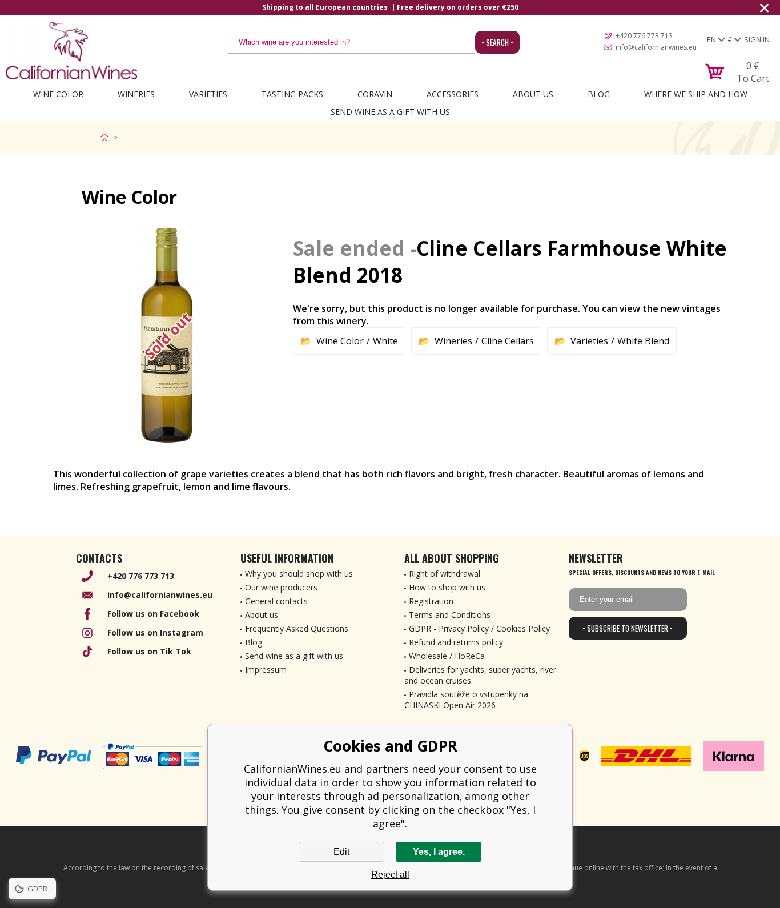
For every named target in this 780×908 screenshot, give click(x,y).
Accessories (453, 94)
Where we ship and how (695, 94)
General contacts (276, 601)
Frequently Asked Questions (296, 628)
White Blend (643, 341)
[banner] (71, 50)
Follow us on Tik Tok (149, 651)
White (385, 341)
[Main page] (107, 137)
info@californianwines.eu (656, 47)
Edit (341, 852)
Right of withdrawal (444, 573)
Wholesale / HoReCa (447, 655)
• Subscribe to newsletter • (627, 628)
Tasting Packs (292, 94)
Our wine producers (281, 587)
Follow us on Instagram (155, 632)
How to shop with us (447, 587)
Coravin (374, 94)
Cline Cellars (507, 341)
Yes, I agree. (439, 852)
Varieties (208, 94)
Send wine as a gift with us (390, 111)
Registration (431, 601)
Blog (599, 94)
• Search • (497, 42)
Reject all (390, 874)
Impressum (266, 669)
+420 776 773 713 (644, 36)
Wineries (136, 94)
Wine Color (58, 94)
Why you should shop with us (299, 573)
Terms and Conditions (449, 614)
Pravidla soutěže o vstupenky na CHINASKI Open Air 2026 (466, 699)
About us (261, 614)
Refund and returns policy (456, 642)
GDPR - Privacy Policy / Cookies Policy (479, 628)
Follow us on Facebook (153, 613)
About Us (533, 94)
